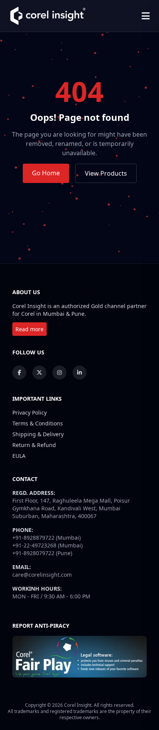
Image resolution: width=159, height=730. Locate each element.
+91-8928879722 (33, 537)
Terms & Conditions (37, 423)
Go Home (46, 173)
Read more (29, 329)
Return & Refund (34, 445)
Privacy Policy (29, 412)
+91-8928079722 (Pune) (42, 553)
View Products (106, 173)
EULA (18, 455)
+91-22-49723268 (34, 545)
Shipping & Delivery (38, 434)
